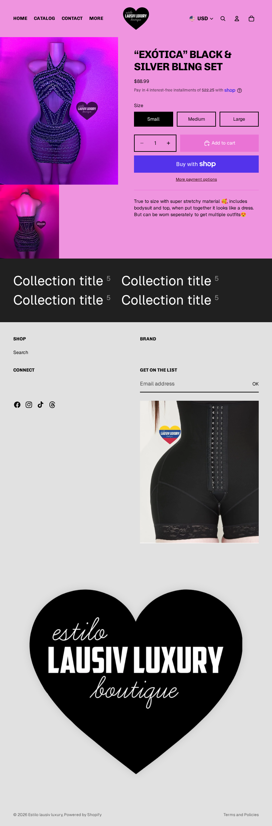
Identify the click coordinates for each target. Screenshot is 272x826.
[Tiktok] (40, 405)
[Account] (237, 18)
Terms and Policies (241, 814)
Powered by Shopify (83, 814)
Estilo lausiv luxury (45, 814)
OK (255, 384)
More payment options (196, 179)
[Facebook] (17, 405)
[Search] (223, 18)
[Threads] (52, 405)
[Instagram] (29, 405)
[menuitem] (96, 18)
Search (20, 352)
